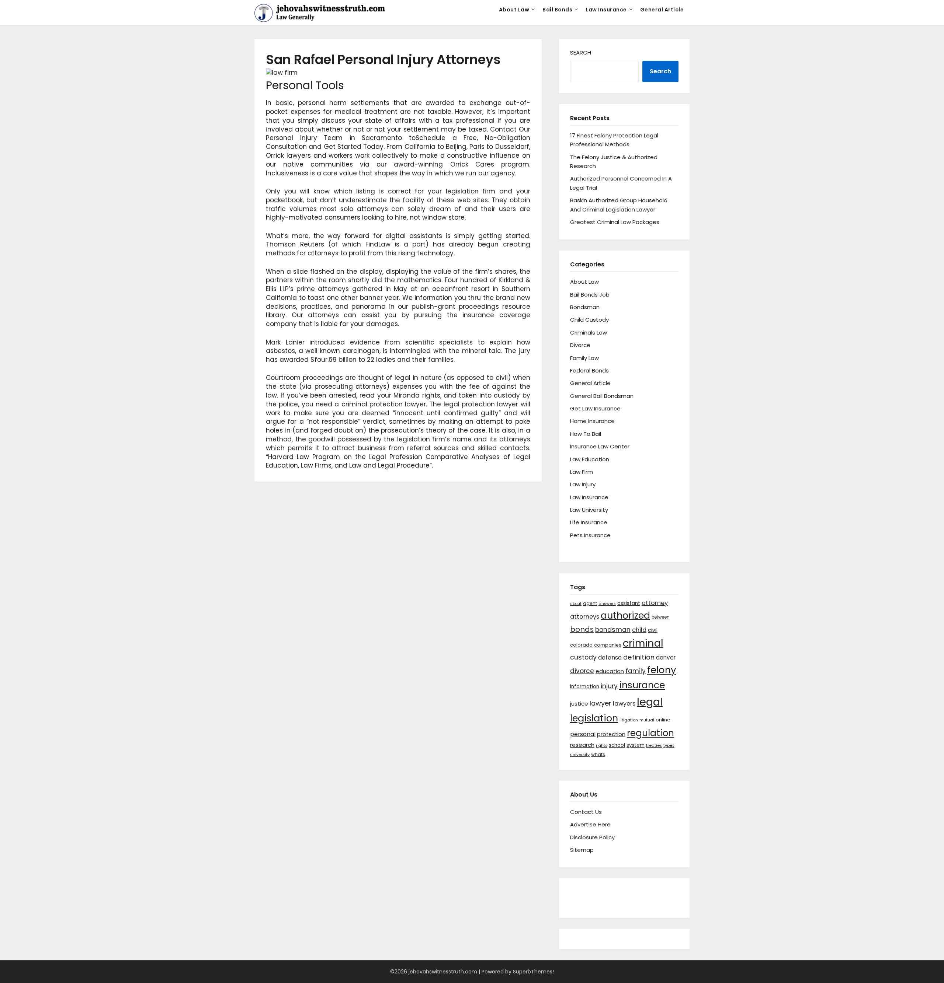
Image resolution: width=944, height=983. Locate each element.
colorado (581, 645)
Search (580, 52)
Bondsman (585, 307)
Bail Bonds (557, 9)
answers (607, 603)
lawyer (600, 703)
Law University (589, 510)
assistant (628, 603)
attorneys (584, 616)
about (576, 603)
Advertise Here (590, 824)
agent (590, 603)
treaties (654, 745)
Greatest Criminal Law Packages (614, 222)
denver (666, 657)
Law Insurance (606, 9)
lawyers (624, 703)
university (580, 755)
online (663, 719)
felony (661, 669)
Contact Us (586, 812)
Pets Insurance (590, 535)
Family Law (584, 358)
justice (579, 703)
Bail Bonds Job (590, 294)
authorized (625, 615)
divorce (582, 671)
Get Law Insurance (595, 408)
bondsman (613, 629)
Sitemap (582, 850)
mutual (646, 720)
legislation (594, 718)
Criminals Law (588, 332)
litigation (629, 720)
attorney (655, 603)
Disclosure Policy (592, 837)
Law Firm (581, 472)
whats (598, 754)
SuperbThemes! (533, 971)
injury (609, 686)
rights (601, 745)
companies (607, 645)
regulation (650, 733)
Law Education (589, 459)
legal (650, 701)
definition (639, 657)
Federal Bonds (589, 370)
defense (610, 657)
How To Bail (585, 434)
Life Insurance (588, 522)
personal (583, 734)
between (661, 617)
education (610, 671)
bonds (582, 629)
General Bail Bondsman (602, 396)
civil (652, 630)
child (639, 630)
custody (583, 657)
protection (611, 734)
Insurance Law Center (599, 446)
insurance (642, 685)
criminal (643, 643)
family (635, 671)
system (636, 745)
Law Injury (583, 484)
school (617, 745)
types (668, 745)
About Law (514, 9)
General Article (662, 9)
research (582, 745)
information (584, 686)
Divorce (580, 345)
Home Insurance (592, 421)
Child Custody (589, 319)
